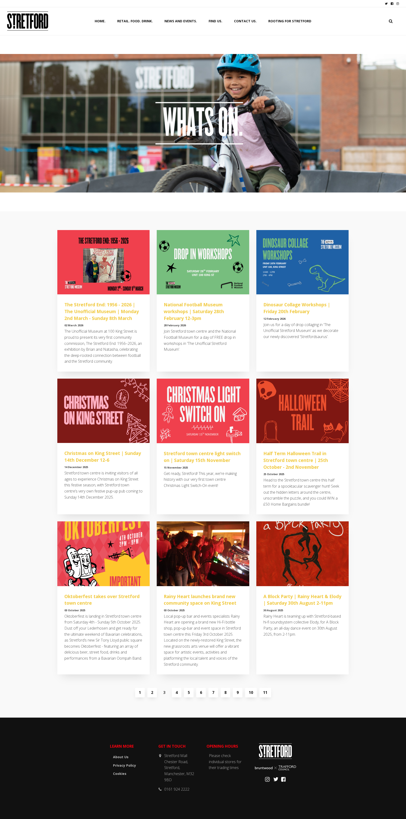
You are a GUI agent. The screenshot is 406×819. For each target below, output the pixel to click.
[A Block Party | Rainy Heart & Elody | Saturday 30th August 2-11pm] (302, 553)
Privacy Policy (124, 765)
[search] (391, 21)
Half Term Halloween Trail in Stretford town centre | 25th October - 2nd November (295, 460)
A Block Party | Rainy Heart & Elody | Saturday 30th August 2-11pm (302, 599)
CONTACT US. (245, 21)
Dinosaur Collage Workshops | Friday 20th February (296, 308)
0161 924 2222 (176, 789)
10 (251, 692)
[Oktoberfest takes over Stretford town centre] (103, 553)
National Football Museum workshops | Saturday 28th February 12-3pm (194, 311)
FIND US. (215, 21)
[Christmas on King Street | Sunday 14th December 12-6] (103, 411)
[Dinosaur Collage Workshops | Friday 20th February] (302, 262)
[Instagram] (267, 780)
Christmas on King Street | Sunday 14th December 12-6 (102, 456)
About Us (121, 757)
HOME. (100, 21)
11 (265, 692)
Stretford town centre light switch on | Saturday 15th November (202, 456)
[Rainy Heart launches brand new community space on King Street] (203, 553)
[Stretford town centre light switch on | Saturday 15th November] (203, 411)
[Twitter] (275, 780)
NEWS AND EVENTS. (180, 21)
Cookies (119, 773)
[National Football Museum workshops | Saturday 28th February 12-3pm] (203, 262)
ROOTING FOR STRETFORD (289, 21)
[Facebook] (283, 780)
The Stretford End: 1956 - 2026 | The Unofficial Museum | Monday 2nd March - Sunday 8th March (101, 311)
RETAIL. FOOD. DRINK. (135, 21)
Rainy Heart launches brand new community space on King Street (200, 599)
